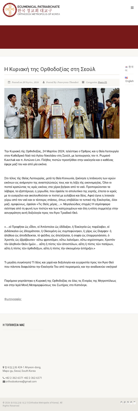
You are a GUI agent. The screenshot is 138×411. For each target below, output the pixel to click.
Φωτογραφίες (13, 299)
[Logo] (34, 10)
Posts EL (102, 82)
